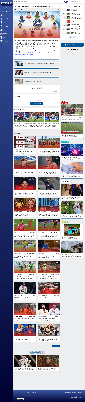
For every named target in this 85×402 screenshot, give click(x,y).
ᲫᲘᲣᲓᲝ (33, 295)
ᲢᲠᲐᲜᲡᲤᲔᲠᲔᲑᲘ (31, 170)
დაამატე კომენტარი (37, 103)
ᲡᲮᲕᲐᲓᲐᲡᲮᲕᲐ (56, 170)
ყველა (56, 345)
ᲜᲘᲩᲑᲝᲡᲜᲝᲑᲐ (55, 190)
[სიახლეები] (36, 352)
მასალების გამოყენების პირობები (24, 393)
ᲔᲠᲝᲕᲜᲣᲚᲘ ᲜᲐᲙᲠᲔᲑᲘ (29, 149)
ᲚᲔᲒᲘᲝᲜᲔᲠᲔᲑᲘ (31, 211)
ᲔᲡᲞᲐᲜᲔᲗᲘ (56, 295)
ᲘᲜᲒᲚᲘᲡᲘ (32, 232)
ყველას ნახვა (72, 37)
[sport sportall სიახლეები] (81, 1)
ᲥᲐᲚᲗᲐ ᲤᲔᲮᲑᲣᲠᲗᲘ (54, 149)
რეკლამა (74, 392)
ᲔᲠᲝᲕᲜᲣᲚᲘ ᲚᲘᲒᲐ (54, 211)
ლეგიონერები (24, 1)
